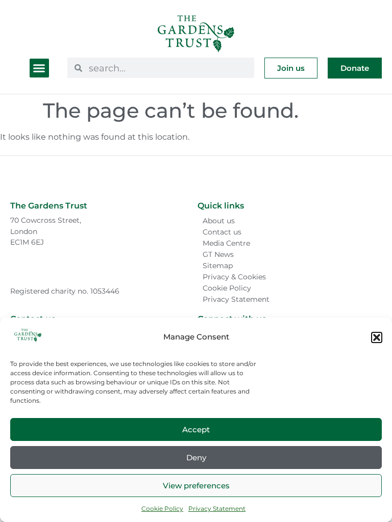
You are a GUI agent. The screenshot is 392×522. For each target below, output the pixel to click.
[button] (377, 337)
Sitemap (218, 265)
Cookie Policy (162, 508)
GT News (218, 254)
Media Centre (226, 243)
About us (219, 220)
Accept (196, 429)
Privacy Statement (217, 508)
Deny (196, 457)
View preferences (196, 485)
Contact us (222, 232)
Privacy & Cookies (234, 276)
